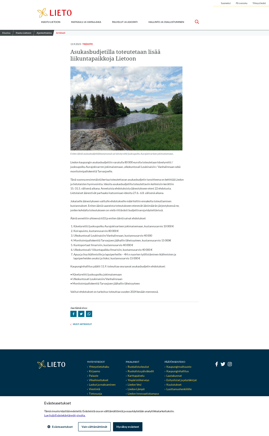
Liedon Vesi (135, 384)
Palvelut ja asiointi (125, 22)
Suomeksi (226, 3)
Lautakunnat (174, 375)
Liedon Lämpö (136, 389)
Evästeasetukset (62, 426)
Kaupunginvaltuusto (178, 366)
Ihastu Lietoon (50, 22)
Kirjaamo (94, 371)
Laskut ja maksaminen (102, 384)
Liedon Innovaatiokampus (143, 393)
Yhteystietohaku (99, 366)
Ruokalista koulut (138, 366)
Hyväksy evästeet (127, 426)
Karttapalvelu (136, 375)
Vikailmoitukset (98, 380)
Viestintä (94, 389)
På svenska (241, 3)
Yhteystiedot (259, 3)
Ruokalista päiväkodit (141, 371)
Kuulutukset (174, 384)
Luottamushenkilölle (179, 389)
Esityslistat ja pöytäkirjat (181, 380)
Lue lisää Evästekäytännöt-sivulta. (64, 415)
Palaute (93, 375)
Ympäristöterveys (138, 380)
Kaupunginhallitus (177, 371)
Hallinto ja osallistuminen (166, 22)
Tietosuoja (95, 393)
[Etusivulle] (54, 12)
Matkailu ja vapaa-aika (86, 22)
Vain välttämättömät (94, 426)
